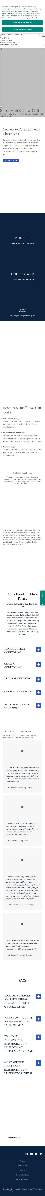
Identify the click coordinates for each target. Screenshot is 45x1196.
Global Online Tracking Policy (23, 11)
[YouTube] (36, 1154)
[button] (22, 650)
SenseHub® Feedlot (7, 42)
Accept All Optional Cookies (22, 29)
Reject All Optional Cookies (22, 22)
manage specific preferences (32, 18)
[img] (22, 1104)
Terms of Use (22, 1166)
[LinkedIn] (40, 1154)
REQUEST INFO (11, 160)
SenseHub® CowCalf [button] (8, 45)
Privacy (22, 1161)
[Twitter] (26, 1154)
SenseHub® (4, 38)
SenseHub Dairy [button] (6, 40)
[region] (22, 16)
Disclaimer (22, 1170)
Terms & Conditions (22, 1175)
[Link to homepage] (10, 1152)
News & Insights (14, 1137)
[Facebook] (31, 1154)
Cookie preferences (22, 1179)
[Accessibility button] (6, 1185)
